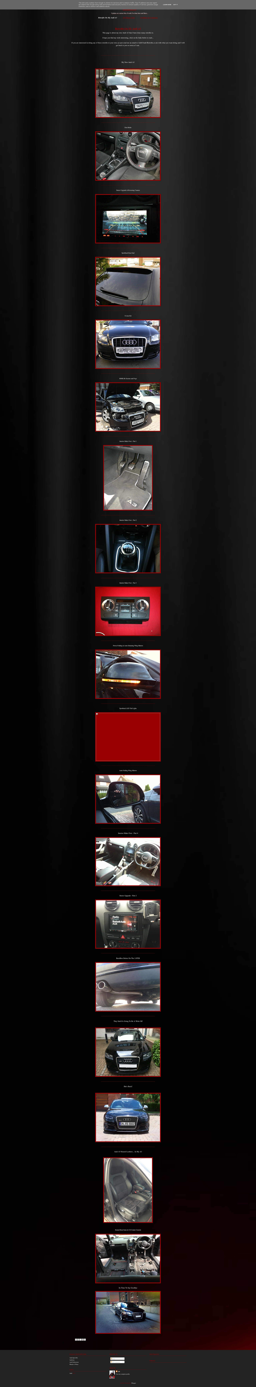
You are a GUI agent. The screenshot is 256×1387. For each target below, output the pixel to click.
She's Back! (128, 1086)
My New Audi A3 (128, 62)
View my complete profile (123, 1374)
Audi (71, 1373)
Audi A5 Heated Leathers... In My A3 (128, 1151)
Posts (113, 1359)
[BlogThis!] (78, 1340)
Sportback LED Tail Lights (128, 708)
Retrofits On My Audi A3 (107, 17)
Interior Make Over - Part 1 (128, 441)
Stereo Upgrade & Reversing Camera (128, 190)
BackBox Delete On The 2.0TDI (128, 958)
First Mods (128, 127)
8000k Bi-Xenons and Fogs (128, 378)
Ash (119, 1371)
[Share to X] (80, 1340)
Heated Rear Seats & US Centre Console (128, 1230)
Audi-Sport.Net (74, 1358)
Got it (175, 4)
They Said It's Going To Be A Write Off (128, 1021)
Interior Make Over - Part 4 (128, 833)
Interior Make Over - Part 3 (128, 583)
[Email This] (76, 1340)
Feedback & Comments (149, 17)
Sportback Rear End (128, 253)
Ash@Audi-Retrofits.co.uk (148, 42)
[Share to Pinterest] (85, 1340)
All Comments (116, 1362)
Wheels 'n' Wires (74, 1364)
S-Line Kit (128, 316)
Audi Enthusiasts (74, 1362)
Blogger (134, 1383)
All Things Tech (129, 17)
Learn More (167, 4)
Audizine (72, 1360)
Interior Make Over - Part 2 (128, 520)
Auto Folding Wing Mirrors (128, 770)
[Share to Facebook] (83, 1340)
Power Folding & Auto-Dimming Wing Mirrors (128, 646)
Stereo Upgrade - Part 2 (128, 895)
